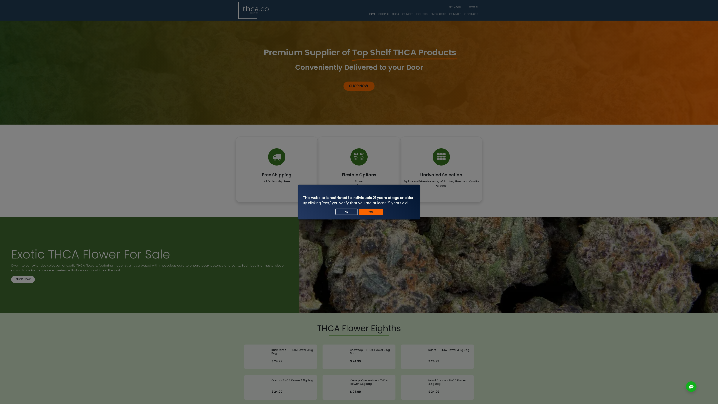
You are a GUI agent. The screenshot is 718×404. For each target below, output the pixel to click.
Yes (371, 212)
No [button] (347, 212)
